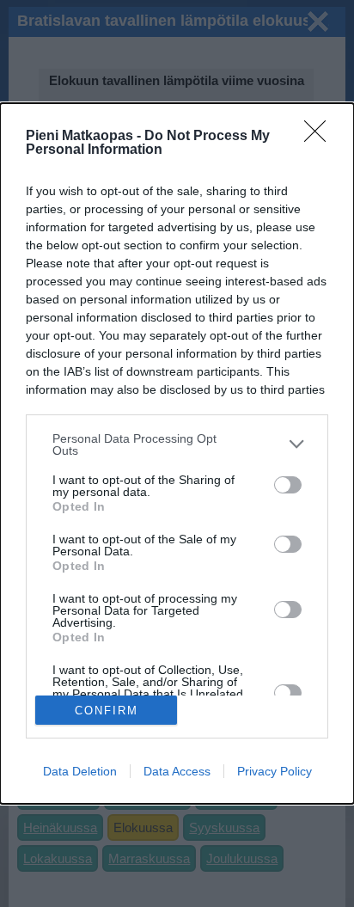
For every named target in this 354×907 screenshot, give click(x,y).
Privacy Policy (274, 771)
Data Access (177, 771)
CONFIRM (106, 710)
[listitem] (177, 444)
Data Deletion (80, 771)
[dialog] (177, 454)
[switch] (288, 484)
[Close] (320, 136)
